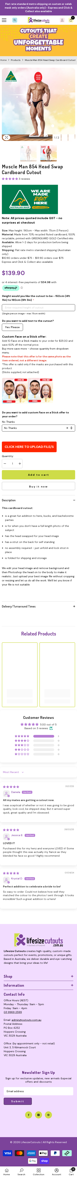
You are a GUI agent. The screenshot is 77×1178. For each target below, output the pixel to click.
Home (3, 60)
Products (16, 60)
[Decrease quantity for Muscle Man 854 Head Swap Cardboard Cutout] (4, 463)
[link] (38, 40)
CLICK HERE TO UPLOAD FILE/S (29, 447)
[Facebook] (28, 1114)
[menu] (4, 20)
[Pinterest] (48, 1114)
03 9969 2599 (13, 1012)
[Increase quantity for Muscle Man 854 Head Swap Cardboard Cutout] (19, 463)
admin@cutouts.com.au (26, 1020)
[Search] (14, 20)
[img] (11, 787)
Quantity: (8, 456)
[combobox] (38, 428)
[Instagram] (38, 1114)
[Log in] (62, 20)
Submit (17, 1101)
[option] (38, 104)
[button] (64, 137)
